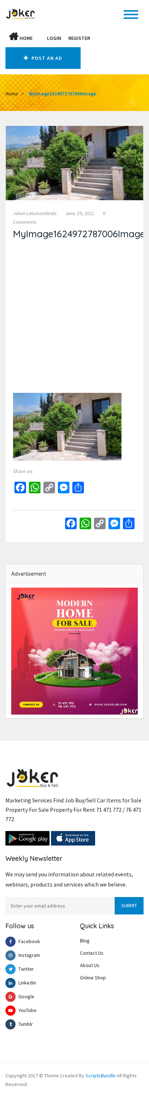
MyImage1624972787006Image (62, 93)
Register (79, 38)
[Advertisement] (74, 318)
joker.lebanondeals (35, 213)
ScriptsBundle (100, 1075)
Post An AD (46, 58)
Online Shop (93, 977)
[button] (39, 38)
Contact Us (91, 953)
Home (25, 38)
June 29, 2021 (79, 213)
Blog (85, 940)
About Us (89, 965)
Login (54, 38)
